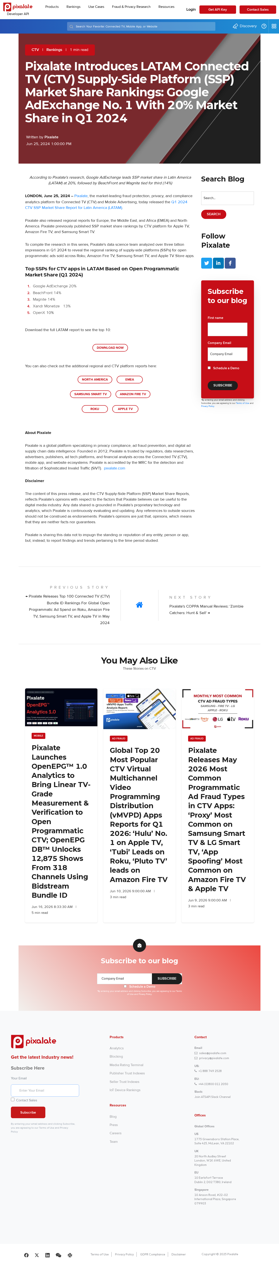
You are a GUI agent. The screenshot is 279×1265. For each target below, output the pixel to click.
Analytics (117, 1048)
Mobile (38, 735)
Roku (94, 409)
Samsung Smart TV (90, 394)
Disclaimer (179, 1254)
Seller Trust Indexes (124, 1082)
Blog (113, 1116)
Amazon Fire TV (133, 394)
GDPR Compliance (152, 1254)
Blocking (116, 1056)
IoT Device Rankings (125, 1090)
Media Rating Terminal (126, 1065)
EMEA (129, 379)
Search (214, 214)
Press (114, 1125)
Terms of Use (243, 403)
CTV (35, 50)
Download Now (110, 348)
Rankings (54, 50)
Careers (115, 1133)
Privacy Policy (124, 1254)
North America (95, 379)
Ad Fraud (118, 738)
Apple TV (125, 409)
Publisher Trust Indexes (127, 1073)
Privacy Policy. (207, 406)
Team (114, 1142)
